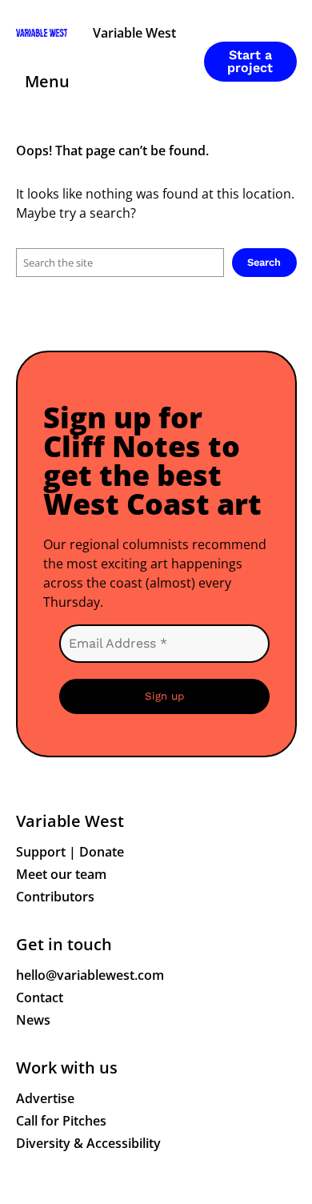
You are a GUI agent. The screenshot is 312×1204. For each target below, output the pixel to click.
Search (264, 262)
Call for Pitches (61, 1121)
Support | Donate (70, 852)
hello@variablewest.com (90, 975)
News (33, 1020)
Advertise (45, 1098)
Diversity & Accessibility (88, 1143)
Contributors (55, 896)
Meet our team (61, 874)
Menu (47, 81)
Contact (39, 997)
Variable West (134, 33)
